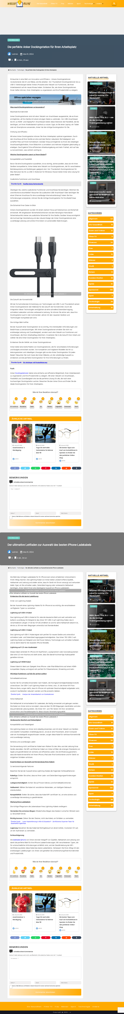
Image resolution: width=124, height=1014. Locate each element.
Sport (79, 4)
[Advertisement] (62, 21)
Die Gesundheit (42, 4)
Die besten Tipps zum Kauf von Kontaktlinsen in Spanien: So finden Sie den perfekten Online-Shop (68, 453)
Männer (70, 4)
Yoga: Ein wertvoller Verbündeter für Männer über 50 (44, 450)
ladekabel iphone (19, 840)
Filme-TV (54, 4)
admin (17, 459)
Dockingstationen (22, 373)
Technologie (88, 4)
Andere (99, 4)
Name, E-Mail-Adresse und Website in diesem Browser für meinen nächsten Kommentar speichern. (36, 516)
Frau (62, 4)
